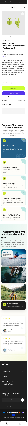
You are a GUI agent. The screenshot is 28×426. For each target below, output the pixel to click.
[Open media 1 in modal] (22, 13)
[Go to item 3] (14, 37)
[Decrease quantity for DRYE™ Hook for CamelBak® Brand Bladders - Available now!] (3, 83)
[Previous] (2, 2)
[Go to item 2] (12, 37)
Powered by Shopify (19, 417)
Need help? (22, 100)
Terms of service (20, 420)
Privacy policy (13, 420)
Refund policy (6, 420)
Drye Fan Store (6, 40)
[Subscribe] (22, 400)
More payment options (13, 96)
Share (5, 100)
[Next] (24, 2)
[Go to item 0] (11, 37)
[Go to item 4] (16, 37)
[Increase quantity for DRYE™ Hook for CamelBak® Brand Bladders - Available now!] (10, 83)
